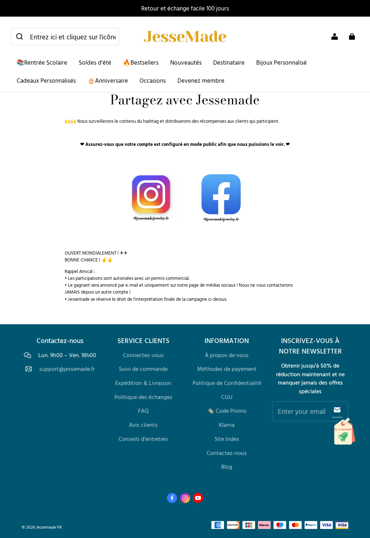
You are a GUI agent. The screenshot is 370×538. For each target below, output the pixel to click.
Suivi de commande (143, 368)
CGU (226, 396)
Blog (226, 466)
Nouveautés (186, 62)
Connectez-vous (143, 355)
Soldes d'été (95, 62)
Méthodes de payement (227, 368)
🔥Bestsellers (141, 62)
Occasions (152, 80)
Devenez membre (200, 80)
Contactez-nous (227, 452)
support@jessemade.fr (67, 369)
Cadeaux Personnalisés (46, 80)
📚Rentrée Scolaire (42, 62)
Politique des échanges (143, 396)
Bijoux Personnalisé (281, 62)
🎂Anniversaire (107, 80)
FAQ (143, 410)
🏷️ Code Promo (226, 410)
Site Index (227, 438)
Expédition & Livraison (143, 382)
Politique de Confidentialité (227, 382)
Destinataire (229, 62)
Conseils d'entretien (143, 438)
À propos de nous (227, 355)
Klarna (227, 424)
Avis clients (143, 424)
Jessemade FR (49, 527)
